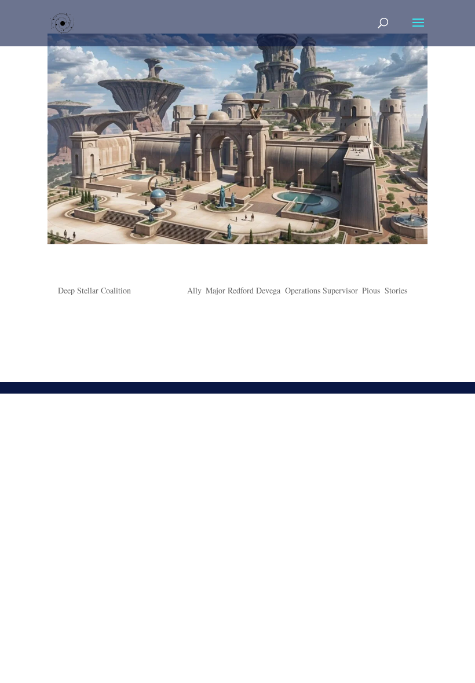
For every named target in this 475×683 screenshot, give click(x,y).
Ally (194, 290)
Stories (396, 290)
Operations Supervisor (321, 290)
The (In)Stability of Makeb (132, 269)
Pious (371, 290)
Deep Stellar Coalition (94, 290)
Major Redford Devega (243, 290)
